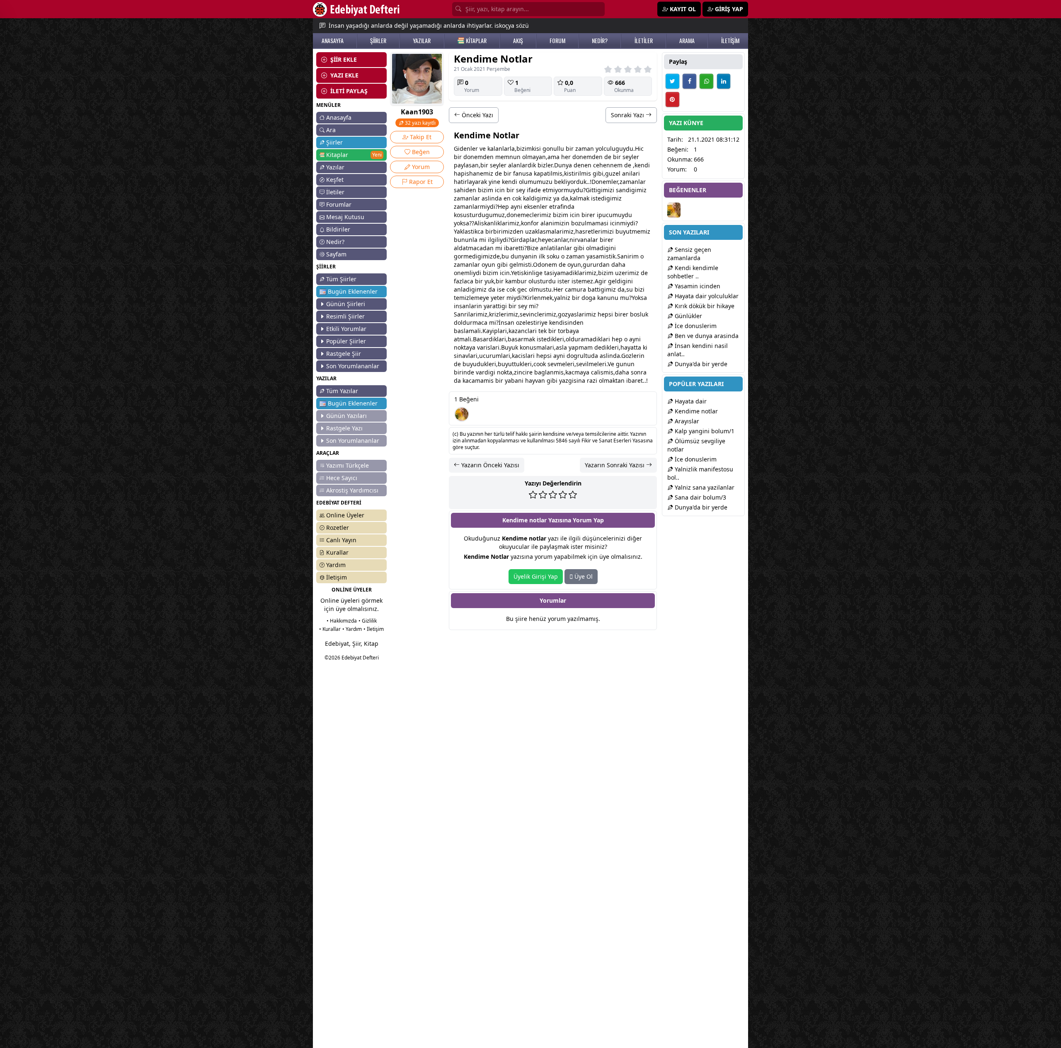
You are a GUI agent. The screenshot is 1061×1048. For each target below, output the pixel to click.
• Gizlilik (368, 620)
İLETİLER (644, 40)
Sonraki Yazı (628, 115)
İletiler (335, 192)
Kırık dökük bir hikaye (703, 306)
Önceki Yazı (476, 115)
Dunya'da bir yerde (700, 364)
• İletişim (373, 629)
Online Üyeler (345, 515)
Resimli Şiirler (345, 316)
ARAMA (687, 40)
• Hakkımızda (342, 620)
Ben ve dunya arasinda (706, 336)
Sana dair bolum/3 (699, 497)
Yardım (336, 565)
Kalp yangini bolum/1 (703, 431)
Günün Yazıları (346, 416)
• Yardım (352, 629)
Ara (331, 130)
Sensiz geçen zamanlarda (689, 254)
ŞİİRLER (378, 40)
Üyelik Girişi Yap (536, 576)
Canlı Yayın (341, 540)
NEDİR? (600, 40)
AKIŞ (518, 40)
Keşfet (335, 180)
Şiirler (334, 142)
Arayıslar (686, 421)
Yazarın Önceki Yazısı (489, 465)
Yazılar (335, 167)
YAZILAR (422, 40)
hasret (584, 231)
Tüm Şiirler (341, 279)
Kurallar (337, 552)
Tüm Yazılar (342, 391)
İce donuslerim (695, 326)
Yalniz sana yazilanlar (703, 487)
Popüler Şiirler (346, 341)
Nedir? (335, 242)
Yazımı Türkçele (347, 465)
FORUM (557, 40)
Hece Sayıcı (341, 478)
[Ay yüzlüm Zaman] (461, 414)
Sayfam (336, 254)
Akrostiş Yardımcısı (352, 490)
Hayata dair (690, 401)
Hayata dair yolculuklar (706, 296)
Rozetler (337, 527)
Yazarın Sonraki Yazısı (615, 465)
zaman (584, 148)
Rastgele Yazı (344, 428)
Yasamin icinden (696, 286)
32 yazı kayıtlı (420, 122)
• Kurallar (330, 629)
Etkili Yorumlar (346, 329)
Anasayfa (338, 117)
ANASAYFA (333, 40)
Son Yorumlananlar (352, 366)
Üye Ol (583, 576)
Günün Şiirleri (345, 304)
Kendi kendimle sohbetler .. (692, 272)
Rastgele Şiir (343, 353)
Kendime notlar (695, 411)
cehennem (608, 165)
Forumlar (338, 204)
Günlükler (687, 316)
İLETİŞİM (730, 40)
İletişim (336, 577)
